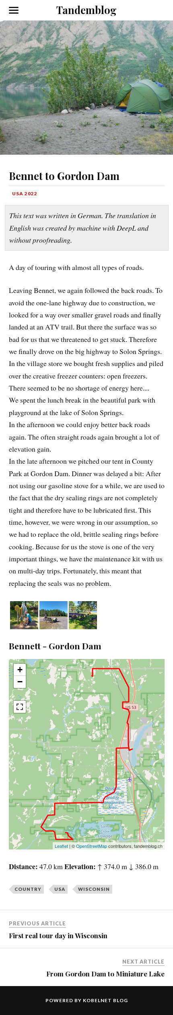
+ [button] (20, 670)
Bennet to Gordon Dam (64, 175)
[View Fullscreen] (20, 707)
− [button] (20, 682)
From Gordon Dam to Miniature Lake (105, 973)
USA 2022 (24, 193)
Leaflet (61, 846)
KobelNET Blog (105, 1000)
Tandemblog (86, 9)
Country (27, 889)
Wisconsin (94, 889)
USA (59, 889)
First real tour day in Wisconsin (58, 935)
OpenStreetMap (91, 846)
